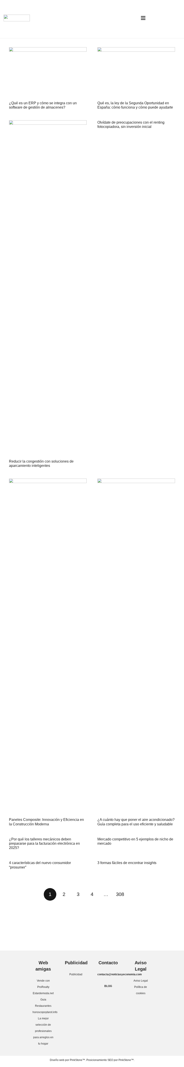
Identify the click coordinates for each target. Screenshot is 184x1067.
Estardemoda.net (43, 993)
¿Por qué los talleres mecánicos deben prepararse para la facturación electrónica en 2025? (44, 843)
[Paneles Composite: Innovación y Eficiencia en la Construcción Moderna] (48, 647)
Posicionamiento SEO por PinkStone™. (110, 1060)
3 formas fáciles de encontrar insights (126, 863)
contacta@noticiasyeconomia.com (119, 974)
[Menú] (143, 18)
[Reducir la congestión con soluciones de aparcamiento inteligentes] (48, 288)
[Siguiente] (134, 894)
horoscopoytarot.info (45, 1012)
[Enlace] (17, 18)
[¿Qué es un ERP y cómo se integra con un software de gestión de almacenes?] (48, 73)
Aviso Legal (141, 980)
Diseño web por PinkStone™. (68, 1060)
